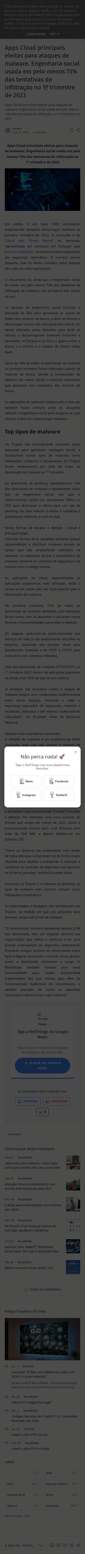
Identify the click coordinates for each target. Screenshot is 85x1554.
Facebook (61, 781)
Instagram (29, 795)
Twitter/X (61, 795)
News (29, 781)
